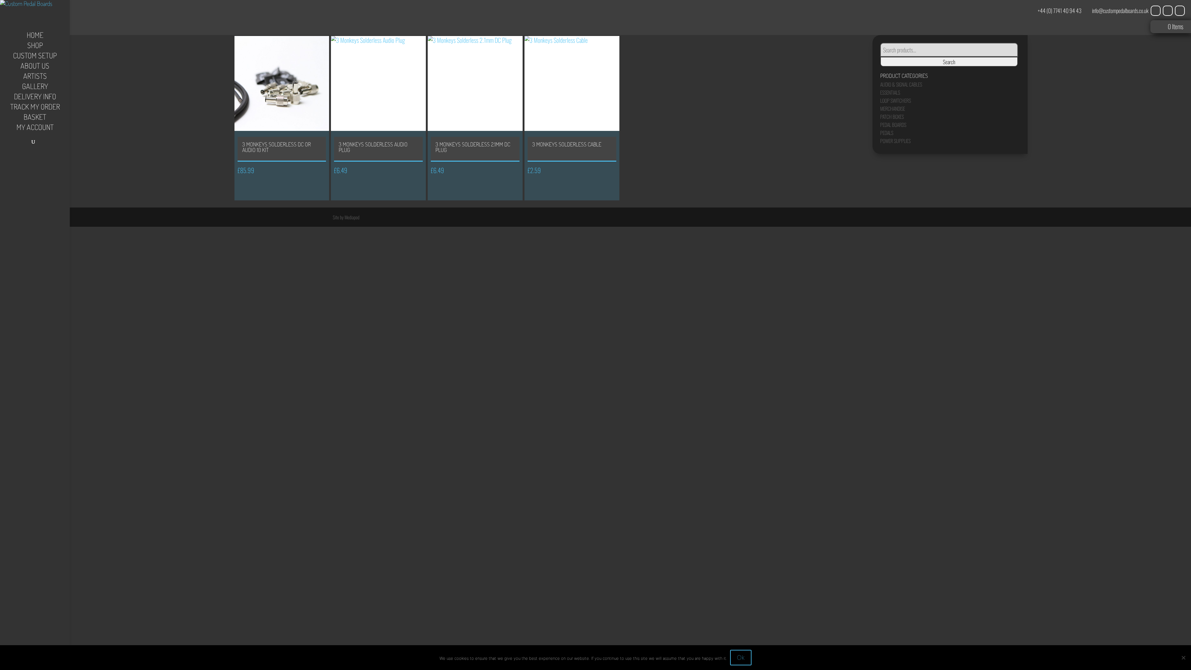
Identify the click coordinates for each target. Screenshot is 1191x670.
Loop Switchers (895, 100)
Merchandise (892, 108)
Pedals (886, 132)
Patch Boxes (892, 116)
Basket (35, 118)
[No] (1183, 657)
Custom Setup (35, 56)
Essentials (890, 92)
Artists (35, 77)
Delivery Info (35, 97)
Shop (35, 46)
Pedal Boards (893, 124)
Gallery (35, 87)
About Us (34, 67)
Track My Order (35, 108)
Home (35, 36)
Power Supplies (895, 141)
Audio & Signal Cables (901, 84)
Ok (741, 657)
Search (949, 62)
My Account (35, 128)
